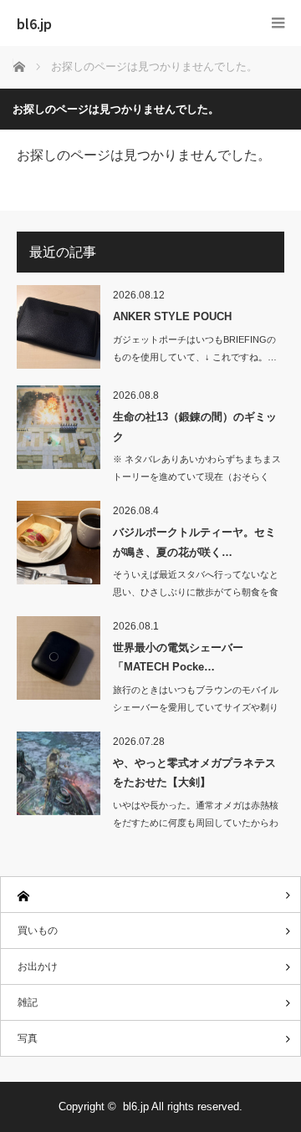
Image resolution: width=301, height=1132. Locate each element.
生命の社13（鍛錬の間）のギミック (195, 426)
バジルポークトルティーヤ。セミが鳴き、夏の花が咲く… (194, 542)
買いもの (38, 930)
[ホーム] (150, 895)
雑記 (28, 1002)
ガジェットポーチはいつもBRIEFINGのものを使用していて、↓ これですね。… (195, 348)
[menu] (278, 23)
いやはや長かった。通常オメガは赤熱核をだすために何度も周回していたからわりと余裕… (195, 822)
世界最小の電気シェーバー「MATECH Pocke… (178, 657)
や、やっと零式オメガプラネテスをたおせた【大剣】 (194, 772)
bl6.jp (34, 23)
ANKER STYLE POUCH (172, 316)
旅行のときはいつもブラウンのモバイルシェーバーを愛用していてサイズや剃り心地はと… (195, 707)
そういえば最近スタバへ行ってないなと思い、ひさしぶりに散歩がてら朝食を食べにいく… (195, 591)
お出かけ (38, 966)
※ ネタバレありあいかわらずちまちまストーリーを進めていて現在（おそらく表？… (197, 476)
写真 (28, 1038)
